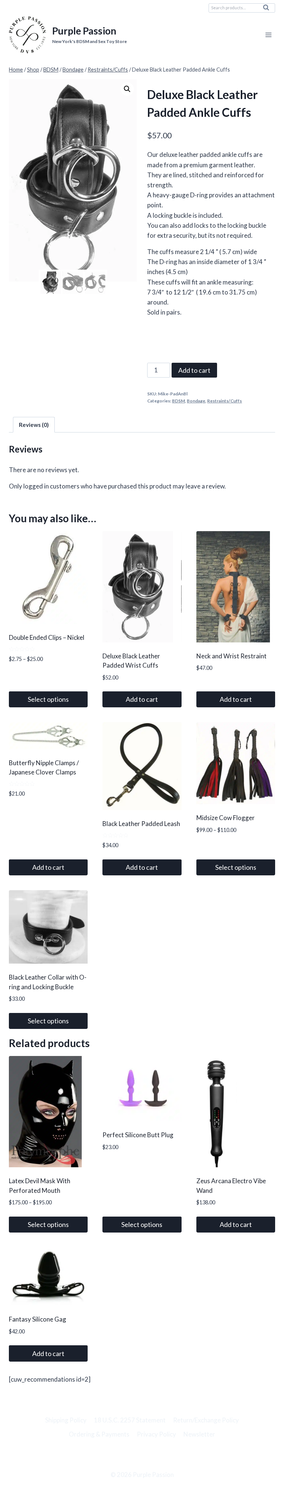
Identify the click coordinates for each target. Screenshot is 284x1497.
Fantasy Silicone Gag (37, 1319)
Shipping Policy (66, 1420)
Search (268, 9)
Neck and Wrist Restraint (231, 656)
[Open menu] (268, 35)
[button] (127, 89)
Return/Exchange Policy (206, 1420)
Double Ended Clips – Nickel (46, 637)
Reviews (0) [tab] (34, 424)
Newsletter (199, 1434)
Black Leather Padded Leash (141, 824)
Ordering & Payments (99, 1434)
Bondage (196, 401)
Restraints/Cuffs (224, 401)
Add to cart (194, 370)
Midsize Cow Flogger (225, 818)
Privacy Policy (156, 1434)
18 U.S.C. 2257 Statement (130, 1420)
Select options (48, 699)
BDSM (178, 401)
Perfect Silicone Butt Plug (137, 1135)
